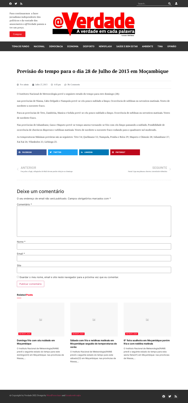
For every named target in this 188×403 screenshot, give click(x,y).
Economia (72, 46)
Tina (160, 46)
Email (21, 253)
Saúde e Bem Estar (127, 46)
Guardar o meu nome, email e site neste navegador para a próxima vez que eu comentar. (69, 277)
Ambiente (147, 46)
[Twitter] (16, 3)
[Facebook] (10, 3)
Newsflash (105, 46)
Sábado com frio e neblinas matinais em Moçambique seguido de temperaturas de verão (93, 343)
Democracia (56, 46)
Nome (21, 242)
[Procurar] (169, 3)
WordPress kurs (54, 395)
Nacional (39, 46)
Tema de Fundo (20, 46)
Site (19, 265)
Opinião (171, 46)
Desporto (88, 46)
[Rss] (21, 3)
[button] (32, 152)
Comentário (24, 204)
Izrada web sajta (73, 395)
